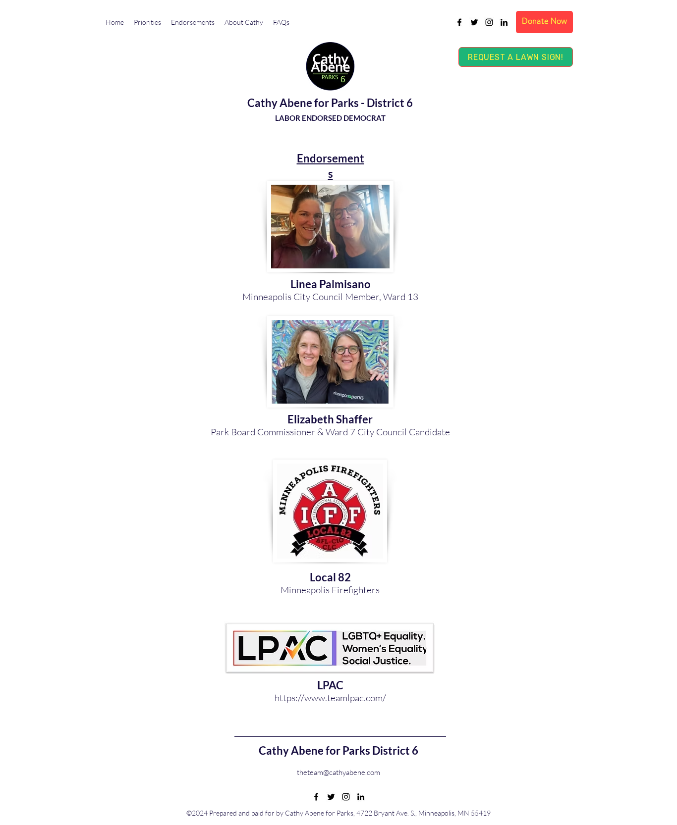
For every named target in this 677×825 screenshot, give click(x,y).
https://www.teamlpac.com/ (330, 698)
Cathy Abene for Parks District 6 (338, 750)
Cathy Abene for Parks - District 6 (330, 102)
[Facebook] (459, 22)
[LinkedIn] (504, 22)
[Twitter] (474, 22)
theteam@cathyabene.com (338, 772)
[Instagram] (489, 22)
